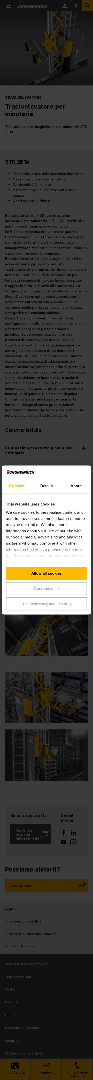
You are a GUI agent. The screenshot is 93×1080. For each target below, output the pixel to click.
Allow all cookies (46, 573)
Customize (43, 589)
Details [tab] (46, 486)
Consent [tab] (17, 486)
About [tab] (76, 486)
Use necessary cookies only (46, 604)
